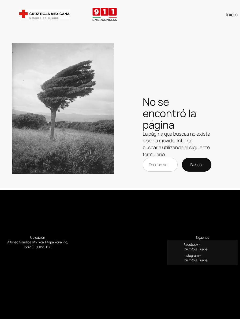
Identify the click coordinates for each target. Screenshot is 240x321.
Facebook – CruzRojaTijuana (196, 246)
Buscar (196, 164)
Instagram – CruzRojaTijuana (196, 257)
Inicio (232, 14)
